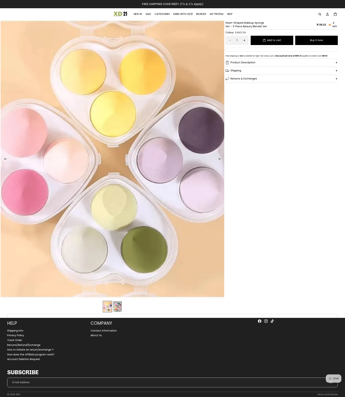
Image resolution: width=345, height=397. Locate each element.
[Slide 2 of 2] (117, 306)
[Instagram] (266, 321)
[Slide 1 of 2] (107, 306)
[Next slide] (220, 159)
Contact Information (104, 330)
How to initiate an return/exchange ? (30, 349)
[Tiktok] (272, 321)
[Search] (320, 14)
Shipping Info (15, 330)
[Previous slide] (4, 159)
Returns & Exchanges (244, 78)
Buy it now (316, 40)
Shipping (236, 70)
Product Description (243, 62)
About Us (96, 335)
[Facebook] (259, 321)
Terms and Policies (327, 394)
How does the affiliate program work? (30, 354)
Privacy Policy (15, 335)
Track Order (14, 340)
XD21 (18, 394)
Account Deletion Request (23, 359)
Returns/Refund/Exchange (23, 345)
